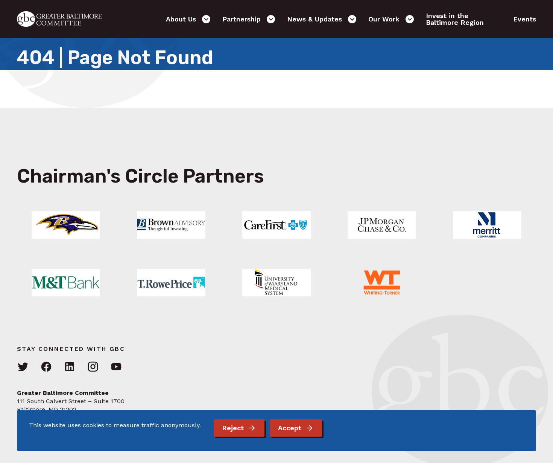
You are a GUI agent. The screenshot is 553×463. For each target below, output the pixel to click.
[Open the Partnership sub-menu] (271, 19)
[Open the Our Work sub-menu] (410, 19)
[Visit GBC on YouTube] (116, 367)
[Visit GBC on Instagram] (93, 367)
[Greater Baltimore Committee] (64, 19)
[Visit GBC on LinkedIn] (70, 367)
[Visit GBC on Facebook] (46, 367)
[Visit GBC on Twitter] (23, 367)
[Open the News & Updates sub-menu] (352, 19)
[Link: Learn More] (66, 225)
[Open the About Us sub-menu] (206, 19)
